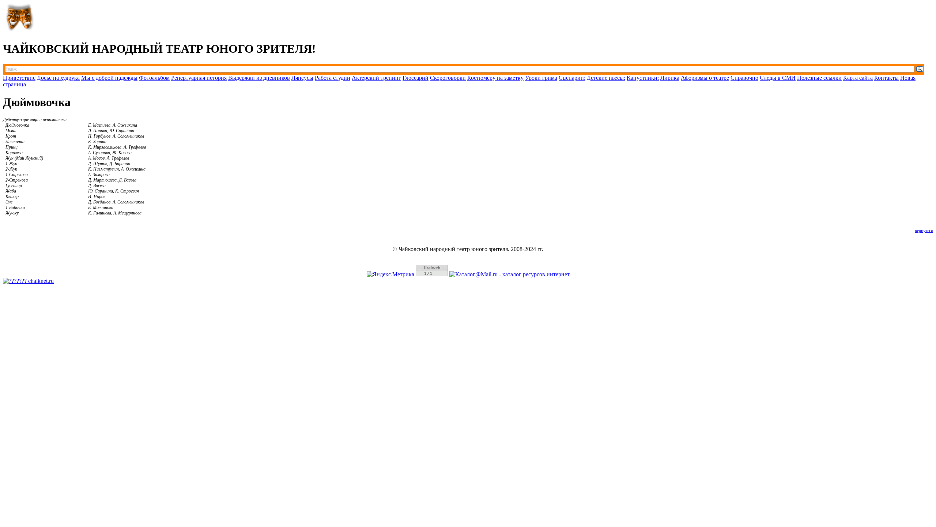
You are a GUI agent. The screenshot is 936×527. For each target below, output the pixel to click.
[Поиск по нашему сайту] (468, 69)
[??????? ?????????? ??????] (28, 281)
